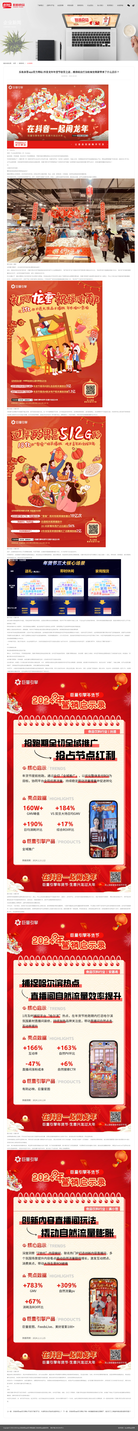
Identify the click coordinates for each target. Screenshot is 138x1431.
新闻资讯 (80, 5)
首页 (14, 63)
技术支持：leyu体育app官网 (126, 1428)
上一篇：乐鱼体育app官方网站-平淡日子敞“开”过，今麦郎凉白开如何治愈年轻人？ (34, 1411)
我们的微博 (133, 6)
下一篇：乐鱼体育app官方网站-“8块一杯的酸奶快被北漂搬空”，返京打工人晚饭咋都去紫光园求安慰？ (97, 1411)
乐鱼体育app (13, 7)
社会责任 (90, 5)
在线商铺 (120, 5)
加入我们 (100, 5)
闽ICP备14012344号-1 (57, 1428)
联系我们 (110, 5)
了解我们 (41, 5)
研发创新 (70, 5)
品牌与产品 (50, 5)
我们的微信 (128, 6)
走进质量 (60, 5)
